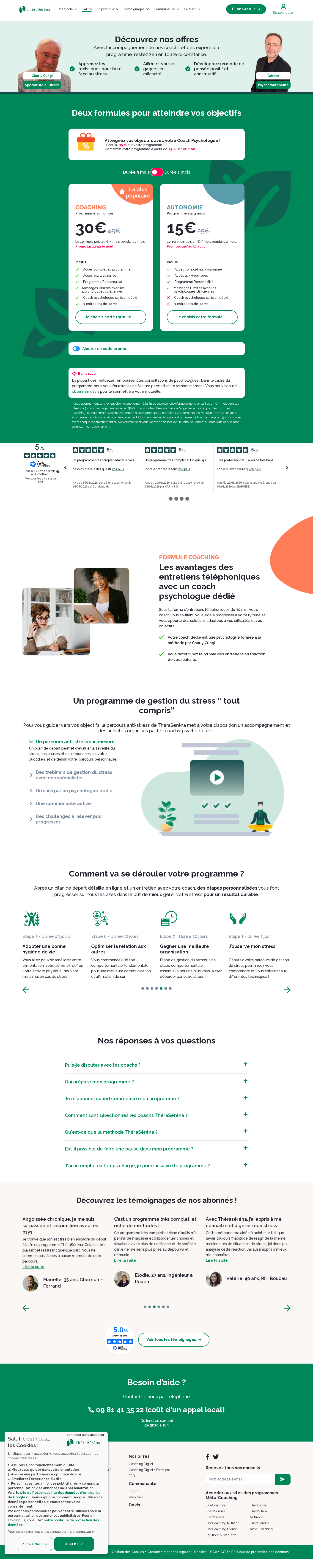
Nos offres (139, 1456)
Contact (154, 1552)
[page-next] (287, 990)
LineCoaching (216, 1505)
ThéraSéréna (215, 1517)
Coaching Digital (141, 1464)
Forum (134, 1491)
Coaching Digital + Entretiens (149, 1470)
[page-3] (156, 988)
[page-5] (165, 988)
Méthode (66, 9)
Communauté (164, 9)
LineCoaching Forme (221, 1529)
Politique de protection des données (260, 1552)
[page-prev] (25, 990)
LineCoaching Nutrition (222, 1523)
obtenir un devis (85, 391)
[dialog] (56, 1493)
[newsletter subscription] (283, 1479)
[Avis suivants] (287, 468)
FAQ (132, 1476)
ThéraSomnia (215, 1511)
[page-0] (142, 988)
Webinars (136, 1497)
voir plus (118, 469)
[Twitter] (216, 1457)
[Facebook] (207, 1457)
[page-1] (147, 988)
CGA (213, 1552)
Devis (134, 1505)
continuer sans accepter (85, 1435)
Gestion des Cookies (128, 1552)
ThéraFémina (259, 1523)
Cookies (200, 1552)
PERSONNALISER (34, 1544)
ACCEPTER (74, 1544)
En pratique (105, 9)
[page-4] (161, 988)
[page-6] (170, 988)
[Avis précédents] (65, 468)
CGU (224, 1552)
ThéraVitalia (258, 1511)
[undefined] (58, 472)
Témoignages (134, 9)
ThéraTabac (258, 1505)
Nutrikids (256, 1517)
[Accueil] (37, 9)
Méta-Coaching (261, 1529)
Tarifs (87, 9)
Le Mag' (190, 9)
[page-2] (152, 988)
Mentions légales (177, 1552)
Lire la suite (33, 1260)
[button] (75, 741)
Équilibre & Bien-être (221, 1535)
